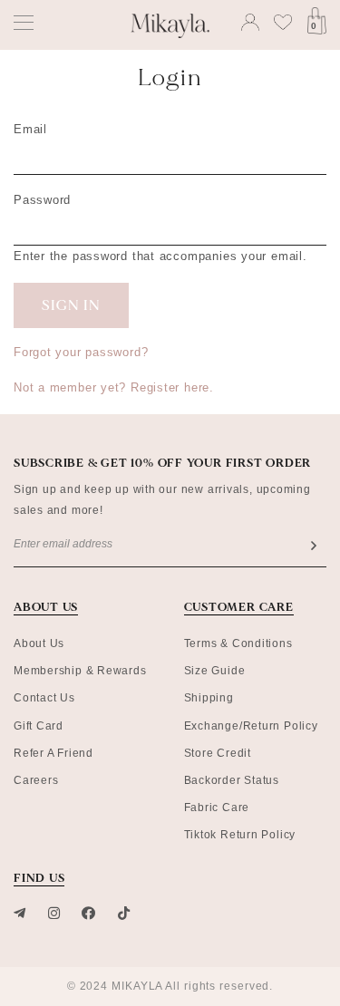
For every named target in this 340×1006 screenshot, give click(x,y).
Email (30, 129)
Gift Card (38, 726)
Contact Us (44, 698)
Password (42, 200)
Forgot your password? (81, 352)
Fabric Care (217, 807)
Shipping (209, 698)
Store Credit (217, 753)
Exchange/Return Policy (251, 726)
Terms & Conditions (238, 643)
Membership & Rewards (80, 670)
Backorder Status (231, 780)
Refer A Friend (53, 753)
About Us (39, 643)
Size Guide (215, 670)
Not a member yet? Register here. (114, 387)
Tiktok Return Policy (240, 834)
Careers (36, 780)
